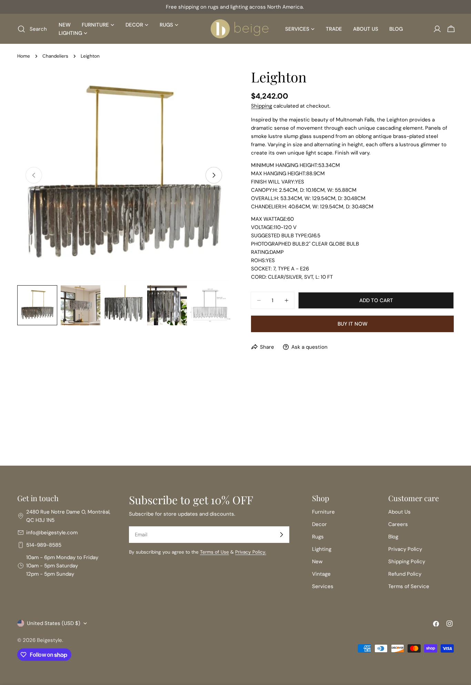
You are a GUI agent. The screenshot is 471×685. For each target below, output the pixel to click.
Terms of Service (408, 586)
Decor (319, 524)
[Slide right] (214, 175)
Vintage (321, 573)
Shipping (261, 105)
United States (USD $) (53, 623)
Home (23, 56)
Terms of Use (214, 552)
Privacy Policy (405, 549)
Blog (393, 536)
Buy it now (353, 323)
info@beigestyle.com (52, 532)
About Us (399, 511)
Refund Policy (404, 573)
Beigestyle (49, 640)
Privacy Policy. (250, 552)
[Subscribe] (281, 534)
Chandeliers (55, 56)
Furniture (323, 511)
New (317, 561)
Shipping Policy (406, 561)
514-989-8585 (43, 545)
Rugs (318, 536)
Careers (398, 524)
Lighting (321, 549)
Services (322, 586)
